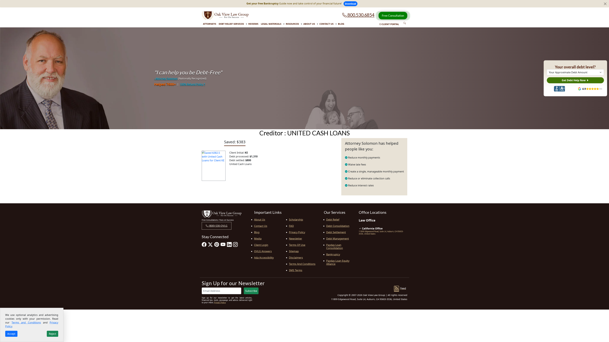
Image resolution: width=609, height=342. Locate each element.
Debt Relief (332, 219)
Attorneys (209, 23)
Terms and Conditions (302, 264)
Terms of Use (297, 245)
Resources (292, 23)
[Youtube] (223, 244)
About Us (309, 23)
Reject (52, 334)
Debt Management (337, 238)
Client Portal (390, 24)
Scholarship (296, 219)
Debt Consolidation (337, 226)
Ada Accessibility (264, 257)
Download (350, 3)
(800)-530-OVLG (217, 226)
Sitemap (294, 251)
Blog (341, 23)
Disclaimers (296, 257)
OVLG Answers (263, 251)
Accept (11, 334)
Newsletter (295, 238)
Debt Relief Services (231, 23)
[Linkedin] (229, 244)
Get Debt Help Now (574, 80)
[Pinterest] (216, 244)
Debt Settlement (336, 232)
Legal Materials (271, 23)
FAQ (291, 226)
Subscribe (251, 291)
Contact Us (326, 23)
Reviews (253, 23)
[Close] (605, 4)
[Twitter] (210, 244)
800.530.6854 (360, 15)
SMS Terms (295, 270)
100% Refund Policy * (192, 84)
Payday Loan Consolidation (334, 246)
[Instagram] (235, 244)
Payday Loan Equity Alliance (337, 262)
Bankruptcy (333, 254)
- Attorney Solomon (165, 78)
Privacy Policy (297, 232)
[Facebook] (204, 244)
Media (258, 238)
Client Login (261, 245)
